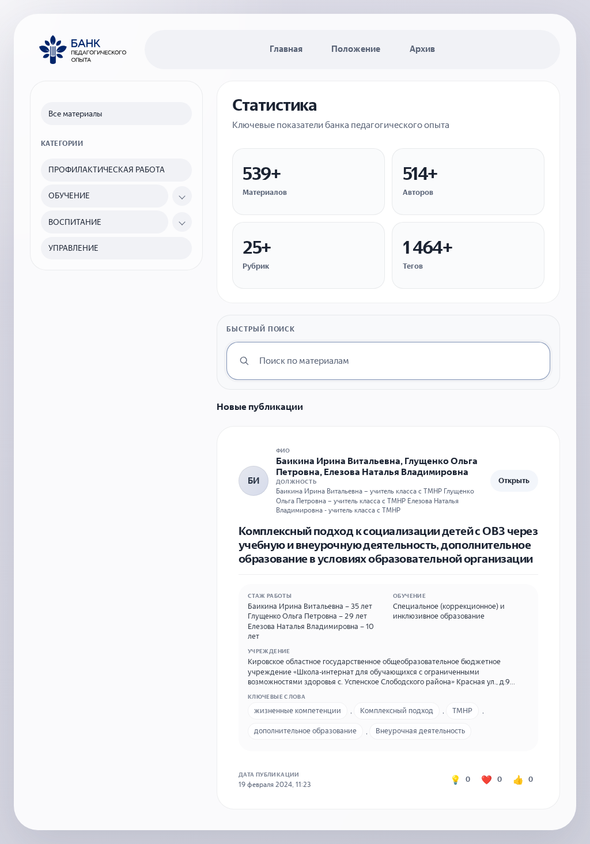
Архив (422, 49)
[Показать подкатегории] (182, 196)
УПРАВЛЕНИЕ (73, 248)
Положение (355, 49)
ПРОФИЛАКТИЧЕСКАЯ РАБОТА (106, 170)
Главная (286, 49)
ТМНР (462, 710)
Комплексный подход (396, 710)
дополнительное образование (305, 730)
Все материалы (75, 114)
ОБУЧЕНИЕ (69, 196)
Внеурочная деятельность (420, 730)
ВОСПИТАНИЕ (74, 222)
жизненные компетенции (297, 710)
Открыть (514, 480)
